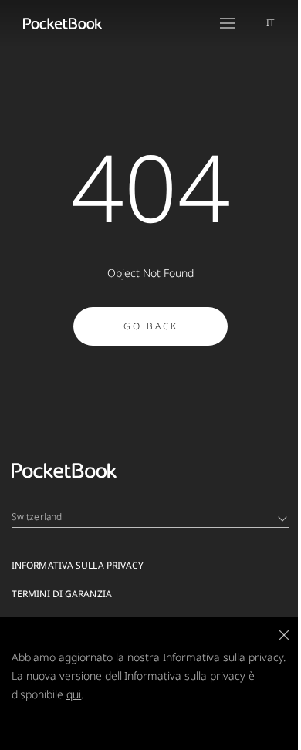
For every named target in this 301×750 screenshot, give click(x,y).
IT (270, 22)
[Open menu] (227, 23)
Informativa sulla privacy (78, 565)
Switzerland (37, 516)
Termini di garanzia (62, 593)
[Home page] (62, 23)
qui (73, 694)
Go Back (150, 326)
